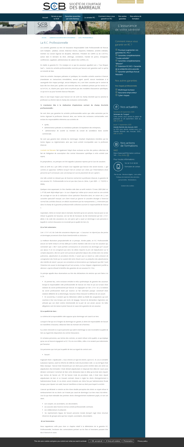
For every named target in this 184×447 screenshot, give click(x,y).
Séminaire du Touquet (121, 114)
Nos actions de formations (129, 144)
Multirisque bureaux (126, 90)
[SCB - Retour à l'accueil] (54, 6)
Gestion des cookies (127, 186)
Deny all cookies (113, 441)
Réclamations (132, 180)
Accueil (45, 17)
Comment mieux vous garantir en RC (106, 17)
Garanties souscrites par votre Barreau (72, 17)
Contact (140, 1)
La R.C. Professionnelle (85, 37)
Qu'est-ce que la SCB (56, 17)
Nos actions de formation (135, 17)
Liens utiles (137, 174)
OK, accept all (96, 441)
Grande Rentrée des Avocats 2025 (125, 127)
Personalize (128, 441)
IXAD (116, 150)
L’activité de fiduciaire (48, 150)
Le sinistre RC (89, 17)
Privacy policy (142, 441)
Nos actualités (129, 107)
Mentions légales (127, 174)
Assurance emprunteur (127, 92)
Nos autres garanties (122, 17)
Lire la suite (118, 121)
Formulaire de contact (132, 167)
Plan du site (117, 174)
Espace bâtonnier (127, 1)
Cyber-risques (123, 95)
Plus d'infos (122, 155)
